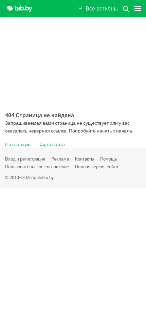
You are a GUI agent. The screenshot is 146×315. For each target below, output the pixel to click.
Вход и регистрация (25, 159)
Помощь (108, 159)
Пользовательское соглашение (37, 167)
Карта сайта (51, 144)
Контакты (84, 159)
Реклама (60, 159)
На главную (18, 144)
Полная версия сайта (96, 167)
